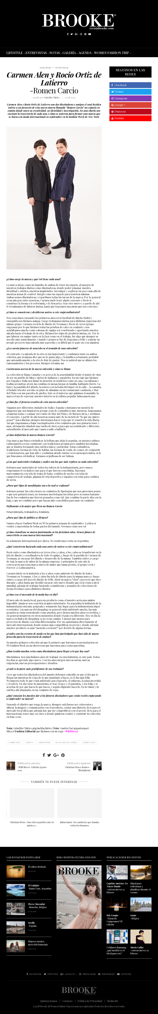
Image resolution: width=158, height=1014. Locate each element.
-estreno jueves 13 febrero (117, 888)
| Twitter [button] (119, 91)
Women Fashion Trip (111, 52)
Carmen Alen (14, 742)
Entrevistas (36, 52)
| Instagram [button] (120, 98)
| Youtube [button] (119, 118)
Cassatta (29, 742)
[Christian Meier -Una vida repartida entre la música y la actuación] (30, 803)
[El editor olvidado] (15, 871)
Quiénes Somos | (50, 1001)
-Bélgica (134, 917)
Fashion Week (44, 742)
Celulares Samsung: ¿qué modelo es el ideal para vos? (117, 950)
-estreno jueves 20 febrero (139, 950)
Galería (69, 52)
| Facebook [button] (119, 85)
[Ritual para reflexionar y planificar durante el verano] (141, 872)
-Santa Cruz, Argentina (39, 887)
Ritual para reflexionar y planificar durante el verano (140, 888)
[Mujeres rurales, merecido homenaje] (15, 946)
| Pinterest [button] (120, 111)
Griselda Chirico (52, 97)
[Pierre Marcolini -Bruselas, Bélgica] (15, 909)
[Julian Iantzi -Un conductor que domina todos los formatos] (78, 803)
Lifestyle (14, 52)
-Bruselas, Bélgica (37, 906)
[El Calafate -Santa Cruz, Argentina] (15, 890)
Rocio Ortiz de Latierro (67, 742)
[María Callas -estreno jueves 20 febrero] (141, 937)
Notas (54, 52)
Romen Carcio (89, 742)
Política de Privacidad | (91, 1001)
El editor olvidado (37, 866)
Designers (45, 67)
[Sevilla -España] (15, 927)
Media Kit (112, 1001)
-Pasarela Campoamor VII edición (114, 920)
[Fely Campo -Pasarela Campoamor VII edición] (117, 904)
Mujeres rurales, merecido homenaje (38, 943)
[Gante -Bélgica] (141, 904)
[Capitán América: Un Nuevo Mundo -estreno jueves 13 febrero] (117, 872)
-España (32, 924)
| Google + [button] (119, 105)
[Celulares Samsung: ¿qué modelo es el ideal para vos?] (117, 937)
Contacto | (68, 1001)
